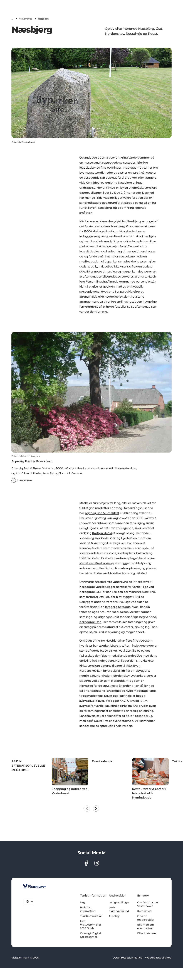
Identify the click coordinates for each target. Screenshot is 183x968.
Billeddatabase (147, 933)
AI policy (114, 916)
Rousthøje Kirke (116, 706)
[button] (91, 469)
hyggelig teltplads (117, 607)
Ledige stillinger (119, 902)
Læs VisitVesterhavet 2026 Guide (90, 924)
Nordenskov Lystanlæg (129, 675)
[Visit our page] (86, 863)
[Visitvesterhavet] (34, 886)
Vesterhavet (25, 18)
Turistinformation (91, 916)
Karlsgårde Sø (102, 533)
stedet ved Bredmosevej (96, 563)
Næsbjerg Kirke (122, 226)
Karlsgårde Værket (92, 587)
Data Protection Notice (127, 957)
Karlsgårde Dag (90, 622)
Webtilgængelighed (158, 957)
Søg (82, 902)
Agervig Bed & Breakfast (102, 513)
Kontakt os (144, 911)
